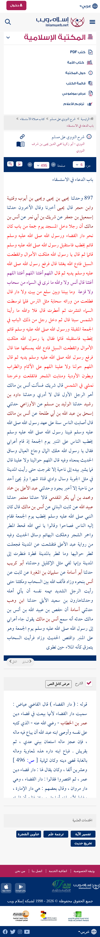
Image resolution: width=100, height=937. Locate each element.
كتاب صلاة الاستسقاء (32, 119)
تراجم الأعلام (73, 104)
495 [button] (44, 165)
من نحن (20, 871)
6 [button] (82, 164)
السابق (25, 662)
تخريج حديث (83, 843)
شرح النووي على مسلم (62, 119)
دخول (15, 5)
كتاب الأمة (75, 62)
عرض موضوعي (74, 93)
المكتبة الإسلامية (55, 37)
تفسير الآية (83, 834)
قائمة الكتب (76, 83)
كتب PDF (77, 52)
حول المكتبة (75, 73)
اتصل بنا (37, 871)
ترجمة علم (56, 834)
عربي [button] (86, 6)
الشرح (79, 683)
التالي (14, 662)
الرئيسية (85, 119)
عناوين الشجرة (28, 834)
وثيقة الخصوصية (84, 871)
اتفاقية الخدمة (58, 871)
